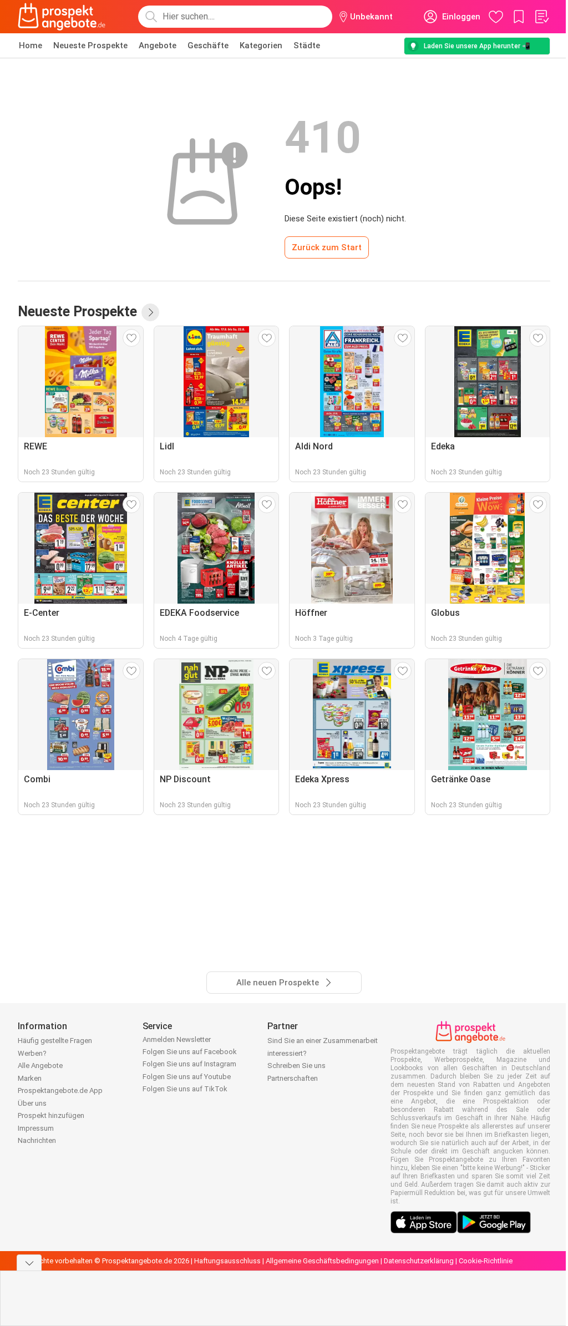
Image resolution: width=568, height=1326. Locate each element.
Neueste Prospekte (90, 45)
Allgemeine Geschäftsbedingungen (322, 1261)
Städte (306, 45)
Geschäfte (208, 45)
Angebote (157, 45)
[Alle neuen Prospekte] (150, 312)
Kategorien (261, 45)
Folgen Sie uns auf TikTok (185, 1089)
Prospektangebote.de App (60, 1090)
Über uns (32, 1103)
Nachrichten (37, 1140)
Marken (30, 1078)
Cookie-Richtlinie (486, 1261)
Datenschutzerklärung (419, 1261)
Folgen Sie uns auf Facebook (190, 1051)
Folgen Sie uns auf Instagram (189, 1064)
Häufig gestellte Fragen (55, 1040)
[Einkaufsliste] (541, 17)
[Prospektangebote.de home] (61, 17)
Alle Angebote (40, 1065)
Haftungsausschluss (227, 1261)
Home (30, 45)
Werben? (32, 1053)
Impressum (36, 1128)
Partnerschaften (292, 1078)
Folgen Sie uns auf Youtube (187, 1076)
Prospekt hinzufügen (51, 1115)
